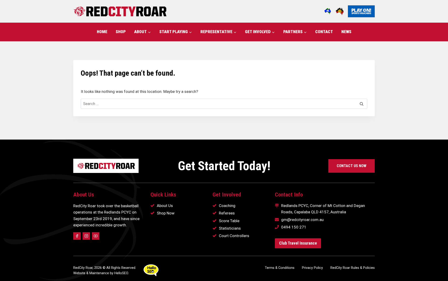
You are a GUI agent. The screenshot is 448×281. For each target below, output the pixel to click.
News (346, 31)
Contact (324, 31)
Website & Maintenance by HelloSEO (100, 273)
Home (102, 31)
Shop (121, 31)
